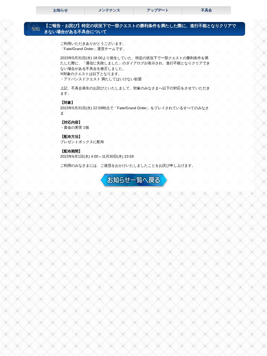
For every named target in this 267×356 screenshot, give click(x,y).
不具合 (206, 10)
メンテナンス (109, 10)
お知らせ (60, 10)
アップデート (158, 10)
